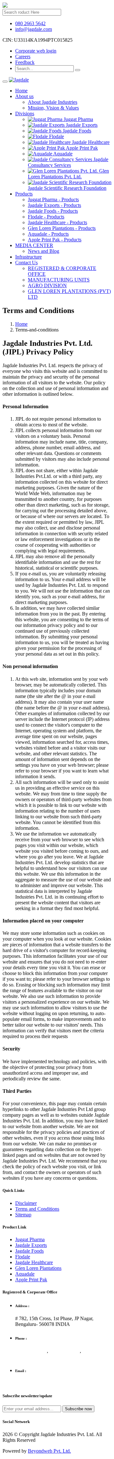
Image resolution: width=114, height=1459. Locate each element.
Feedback (25, 62)
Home (21, 90)
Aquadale (25, 1274)
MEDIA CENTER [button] (34, 245)
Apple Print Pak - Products (54, 239)
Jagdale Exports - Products (54, 205)
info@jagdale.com (33, 29)
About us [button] (24, 96)
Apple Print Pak (31, 1279)
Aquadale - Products (48, 234)
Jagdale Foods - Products (53, 211)
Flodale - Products (46, 216)
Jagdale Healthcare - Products (57, 222)
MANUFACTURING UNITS (59, 279)
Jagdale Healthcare (34, 1262)
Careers (22, 56)
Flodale (22, 1256)
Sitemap (23, 1214)
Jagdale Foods (29, 1251)
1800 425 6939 (31, 1351)
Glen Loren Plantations (38, 1268)
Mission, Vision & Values (53, 107)
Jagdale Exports (31, 1245)
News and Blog (43, 251)
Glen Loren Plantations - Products (62, 228)
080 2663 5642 (30, 23)
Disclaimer (26, 1203)
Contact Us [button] (26, 262)
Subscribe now (78, 1408)
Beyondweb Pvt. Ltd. (49, 1451)
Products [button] (24, 193)
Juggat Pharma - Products (53, 199)
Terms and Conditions (37, 1209)
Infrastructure (28, 257)
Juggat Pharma (30, 1239)
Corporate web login (35, 50)
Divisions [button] (24, 113)
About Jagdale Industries (52, 102)
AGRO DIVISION (47, 285)
